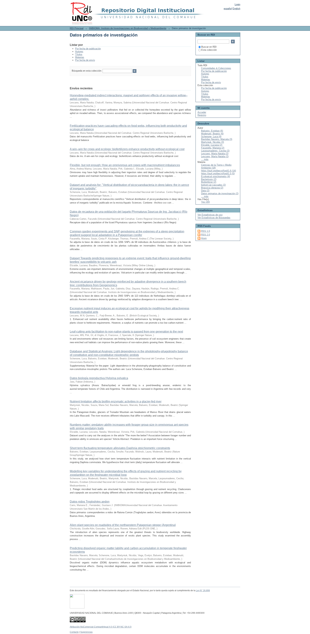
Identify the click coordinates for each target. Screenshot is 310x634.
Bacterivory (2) (208, 179)
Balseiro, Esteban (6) (212, 130)
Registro (202, 115)
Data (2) (205, 190)
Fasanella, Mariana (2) (212, 148)
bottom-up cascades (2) (213, 185)
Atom (204, 238)
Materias (79, 57)
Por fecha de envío (85, 60)
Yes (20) (205, 202)
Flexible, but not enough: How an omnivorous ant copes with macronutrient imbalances (125, 165)
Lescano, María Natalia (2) (215, 156)
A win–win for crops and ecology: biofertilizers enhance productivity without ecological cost (127, 149)
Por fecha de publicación (88, 48)
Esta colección (209, 50)
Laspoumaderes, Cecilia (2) (215, 150)
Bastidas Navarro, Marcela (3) (216, 139)
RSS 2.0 (205, 234)
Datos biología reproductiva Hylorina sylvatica (99, 378)
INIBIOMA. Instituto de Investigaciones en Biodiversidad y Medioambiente (127, 28)
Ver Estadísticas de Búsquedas (214, 217)
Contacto (74, 632)
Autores (79, 51)
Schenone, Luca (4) (211, 136)
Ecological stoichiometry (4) (215, 176)
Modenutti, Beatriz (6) (212, 133)
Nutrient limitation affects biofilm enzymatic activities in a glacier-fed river (115, 401)
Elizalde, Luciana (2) (211, 145)
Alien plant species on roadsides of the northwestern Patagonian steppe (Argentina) (123, 525)
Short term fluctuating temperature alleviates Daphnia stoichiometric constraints (120, 448)
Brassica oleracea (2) (212, 187)
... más (204, 159)
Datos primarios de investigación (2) (219, 193)
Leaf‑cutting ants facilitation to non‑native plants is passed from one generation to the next (126, 331)
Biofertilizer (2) (208, 182)
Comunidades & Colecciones (216, 68)
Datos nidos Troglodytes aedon (89, 501)
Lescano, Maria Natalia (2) (214, 153)
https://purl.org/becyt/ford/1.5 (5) (218, 173)
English (236, 8)
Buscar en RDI (209, 46)
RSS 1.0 (205, 231)
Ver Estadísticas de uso (210, 214)
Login (237, 4)
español (228, 8)
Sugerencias (86, 632)
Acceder (202, 112)
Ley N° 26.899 (203, 590)
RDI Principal (76, 28)
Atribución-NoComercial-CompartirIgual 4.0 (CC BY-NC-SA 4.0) (100, 627)
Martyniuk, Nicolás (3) (212, 142)
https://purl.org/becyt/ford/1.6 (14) (218, 170)
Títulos (78, 54)
